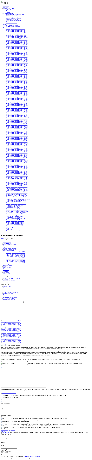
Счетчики (5, 279)
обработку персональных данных (32, 456)
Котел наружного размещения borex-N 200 (15, 29)
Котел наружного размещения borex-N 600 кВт (16, 61)
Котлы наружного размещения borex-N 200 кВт (17, 176)
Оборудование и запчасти (12, 15)
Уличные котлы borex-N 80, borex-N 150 (15, 188)
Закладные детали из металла (10, 297)
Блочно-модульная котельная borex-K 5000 (15, 262)
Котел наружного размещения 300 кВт (15, 222)
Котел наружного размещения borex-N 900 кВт (16, 89)
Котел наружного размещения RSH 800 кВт (16, 204)
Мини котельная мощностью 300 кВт (14, 205)
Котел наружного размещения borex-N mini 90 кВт (17, 117)
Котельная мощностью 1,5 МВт (13, 207)
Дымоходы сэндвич (7, 265)
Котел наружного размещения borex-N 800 (15, 218)
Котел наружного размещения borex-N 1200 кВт (17, 59)
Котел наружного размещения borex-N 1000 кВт (17, 66)
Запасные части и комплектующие (11, 268)
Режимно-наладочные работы (13, 26)
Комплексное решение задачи (13, 16)
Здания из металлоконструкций (10, 292)
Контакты (5, 7)
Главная (2, 238)
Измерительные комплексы (9, 280)
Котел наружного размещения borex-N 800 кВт (16, 42)
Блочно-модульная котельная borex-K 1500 (15, 254)
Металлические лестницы (9, 299)
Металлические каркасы (8, 293)
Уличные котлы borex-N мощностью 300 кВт (16, 196)
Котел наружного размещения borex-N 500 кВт (16, 68)
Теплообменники (7, 267)
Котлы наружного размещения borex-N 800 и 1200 (17, 49)
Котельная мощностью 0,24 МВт (13, 208)
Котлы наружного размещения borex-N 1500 (16, 35)
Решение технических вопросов (13, 20)
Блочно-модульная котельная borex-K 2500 (15, 256)
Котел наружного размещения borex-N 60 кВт (16, 36)
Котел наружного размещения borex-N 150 (15, 106)
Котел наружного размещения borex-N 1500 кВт (17, 102)
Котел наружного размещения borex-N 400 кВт (16, 44)
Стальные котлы (7, 242)
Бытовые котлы (6, 273)
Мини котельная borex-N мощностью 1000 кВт (16, 195)
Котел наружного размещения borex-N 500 (15, 33)
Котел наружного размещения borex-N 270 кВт (16, 95)
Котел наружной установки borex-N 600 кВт (16, 201)
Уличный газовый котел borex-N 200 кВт (15, 159)
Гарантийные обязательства (12, 21)
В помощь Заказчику (8, 13)
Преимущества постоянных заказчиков (15, 14)
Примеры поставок (7, 27)
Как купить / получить (8, 8)
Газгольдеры (6, 272)
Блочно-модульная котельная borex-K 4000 (15, 260)
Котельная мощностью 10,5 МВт (13, 219)
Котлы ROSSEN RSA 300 (12, 170)
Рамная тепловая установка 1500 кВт (14, 38)
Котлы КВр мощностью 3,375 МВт (14, 206)
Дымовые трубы (7, 264)
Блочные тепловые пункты (9, 249)
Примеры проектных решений (13, 230)
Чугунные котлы (7, 243)
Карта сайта (3, 431)
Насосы (5, 266)
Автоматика (6, 270)
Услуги (4, 24)
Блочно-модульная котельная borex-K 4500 (15, 261)
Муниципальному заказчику (12, 19)
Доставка (8, 12)
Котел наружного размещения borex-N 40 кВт (16, 184)
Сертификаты (9, 232)
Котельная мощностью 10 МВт (13, 217)
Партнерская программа (11, 23)
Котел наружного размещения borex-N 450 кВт (16, 179)
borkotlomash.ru (6, 432)
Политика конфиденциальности (8, 430)
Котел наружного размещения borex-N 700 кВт (16, 76)
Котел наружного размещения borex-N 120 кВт (16, 69)
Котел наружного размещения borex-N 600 (15, 31)
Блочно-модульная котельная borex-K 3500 (15, 259)
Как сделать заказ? (10, 9)
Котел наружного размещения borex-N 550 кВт (16, 65)
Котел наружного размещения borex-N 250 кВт (16, 37)
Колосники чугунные (8, 287)
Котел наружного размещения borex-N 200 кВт (16, 41)
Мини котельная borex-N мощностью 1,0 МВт (16, 198)
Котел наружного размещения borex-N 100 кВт (16, 60)
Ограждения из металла (8, 298)
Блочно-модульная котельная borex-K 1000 (15, 253)
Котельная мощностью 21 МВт (13, 202)
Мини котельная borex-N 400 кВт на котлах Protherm (18, 199)
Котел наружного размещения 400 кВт (15, 223)
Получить (3, 454)
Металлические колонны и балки (11, 294)
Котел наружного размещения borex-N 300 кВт (16, 51)
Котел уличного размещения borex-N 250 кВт (16, 177)
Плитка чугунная (7, 286)
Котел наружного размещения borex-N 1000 (16, 32)
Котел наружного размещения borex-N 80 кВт (16, 77)
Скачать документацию (8, 227)
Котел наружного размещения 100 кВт (15, 213)
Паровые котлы (6, 245)
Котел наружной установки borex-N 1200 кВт (16, 194)
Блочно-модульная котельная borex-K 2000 (15, 255)
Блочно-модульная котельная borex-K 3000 (15, 257)
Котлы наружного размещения (10, 244)
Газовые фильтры (7, 281)
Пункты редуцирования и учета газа (11, 278)
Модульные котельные (8, 250)
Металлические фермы (8, 296)
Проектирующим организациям (13, 18)
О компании (6, 6)
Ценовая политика (10, 10)
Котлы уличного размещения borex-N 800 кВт (16, 212)
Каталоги (8, 228)
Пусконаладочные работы (12, 25)
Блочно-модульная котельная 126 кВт (14, 216)
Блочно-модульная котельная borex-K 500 (15, 251)
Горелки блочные (7, 247)
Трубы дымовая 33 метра (11, 215)
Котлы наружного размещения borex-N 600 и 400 (17, 211)
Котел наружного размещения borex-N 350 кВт (16, 132)
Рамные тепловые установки (10, 248)
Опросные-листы (10, 229)
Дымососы (5, 271)
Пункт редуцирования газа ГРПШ (14, 185)
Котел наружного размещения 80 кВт (14, 224)
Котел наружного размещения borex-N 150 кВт (16, 54)
